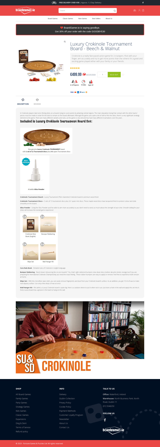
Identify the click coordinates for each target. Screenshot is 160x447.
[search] (88, 10)
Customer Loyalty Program (71, 415)
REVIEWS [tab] (37, 104)
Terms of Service (23, 427)
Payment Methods (67, 411)
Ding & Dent (21, 423)
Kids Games (21, 411)
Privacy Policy (65, 402)
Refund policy (22, 431)
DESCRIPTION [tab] (23, 104)
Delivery (62, 394)
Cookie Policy (65, 406)
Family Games (22, 398)
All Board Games (23, 394)
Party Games (21, 402)
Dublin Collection (67, 398)
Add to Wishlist (123, 75)
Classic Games (22, 415)
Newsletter (64, 419)
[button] (75, 68)
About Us (63, 423)
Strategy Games (23, 406)
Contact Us (64, 427)
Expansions (21, 419)
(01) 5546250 (108, 406)
